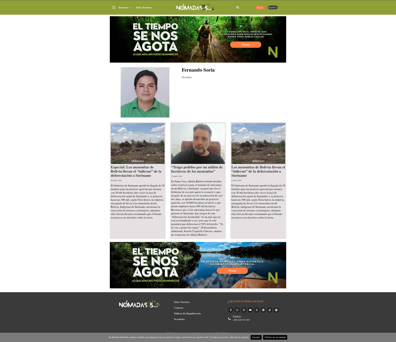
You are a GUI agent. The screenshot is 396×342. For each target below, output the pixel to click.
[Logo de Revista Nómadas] (195, 7)
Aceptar (256, 337)
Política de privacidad (275, 337)
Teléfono (237, 316)
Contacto (178, 307)
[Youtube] (250, 310)
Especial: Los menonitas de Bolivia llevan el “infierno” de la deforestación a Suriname (136, 171)
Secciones (123, 7)
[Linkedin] (263, 310)
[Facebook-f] (230, 310)
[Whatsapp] (237, 310)
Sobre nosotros (144, 7)
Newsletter (179, 319)
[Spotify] (276, 310)
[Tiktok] (269, 310)
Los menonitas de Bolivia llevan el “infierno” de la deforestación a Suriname (258, 171)
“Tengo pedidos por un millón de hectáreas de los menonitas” (197, 169)
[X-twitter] (256, 310)
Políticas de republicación (187, 313)
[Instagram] (243, 310)
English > (273, 7)
